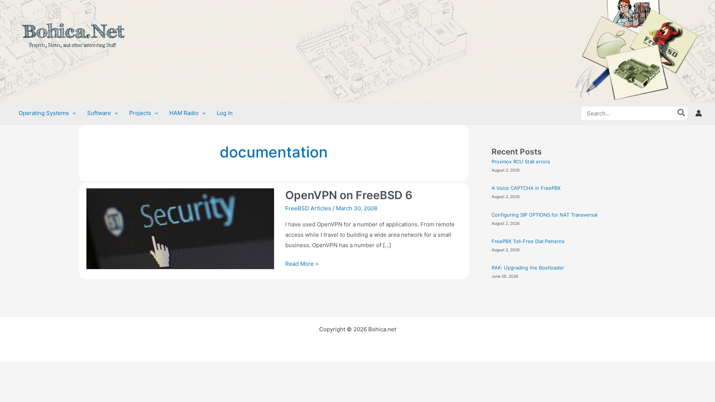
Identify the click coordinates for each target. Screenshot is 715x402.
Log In (225, 113)
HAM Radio (183, 113)
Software (99, 113)
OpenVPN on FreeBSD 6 (348, 195)
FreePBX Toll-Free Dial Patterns (528, 241)
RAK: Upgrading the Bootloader (528, 268)
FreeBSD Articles (308, 208)
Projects (140, 113)
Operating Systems (44, 113)
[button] (72, 113)
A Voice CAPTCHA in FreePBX (526, 188)
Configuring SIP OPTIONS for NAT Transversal (544, 215)
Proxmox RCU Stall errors (521, 162)
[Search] (681, 113)
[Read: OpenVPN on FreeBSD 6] (180, 228)
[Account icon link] (698, 113)
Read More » (301, 263)
